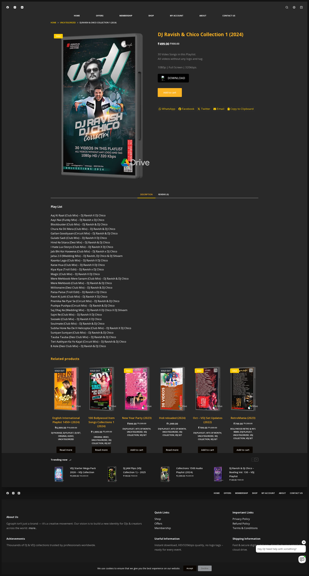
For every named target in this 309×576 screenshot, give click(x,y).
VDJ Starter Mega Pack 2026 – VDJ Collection (83, 470)
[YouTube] (22, 7)
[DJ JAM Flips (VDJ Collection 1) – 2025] (112, 474)
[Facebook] (7, 7)
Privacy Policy (241, 519)
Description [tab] (146, 194)
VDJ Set (107, 443)
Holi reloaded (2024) (172, 418)
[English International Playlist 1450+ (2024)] (66, 389)
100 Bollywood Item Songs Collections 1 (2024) (101, 422)
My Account (176, 15)
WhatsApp (168, 109)
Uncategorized (66, 439)
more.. (33, 528)
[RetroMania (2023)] (243, 389)
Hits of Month (143, 428)
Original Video (101, 437)
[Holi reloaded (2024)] (172, 389)
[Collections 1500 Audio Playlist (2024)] (165, 474)
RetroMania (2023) (243, 418)
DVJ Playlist (129, 428)
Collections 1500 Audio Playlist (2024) (189, 470)
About (202, 15)
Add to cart (169, 92)
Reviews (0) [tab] (163, 194)
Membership (125, 15)
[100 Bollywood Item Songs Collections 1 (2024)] (101, 389)
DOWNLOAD (176, 78)
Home (77, 15)
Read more (66, 449)
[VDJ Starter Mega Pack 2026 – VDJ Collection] (59, 474)
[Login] (294, 7)
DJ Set (77, 432)
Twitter (205, 109)
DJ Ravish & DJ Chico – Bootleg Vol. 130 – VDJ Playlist (241, 472)
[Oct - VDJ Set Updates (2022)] (207, 389)
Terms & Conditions (245, 528)
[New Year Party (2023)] (137, 389)
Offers (99, 15)
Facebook (188, 109)
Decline (204, 568)
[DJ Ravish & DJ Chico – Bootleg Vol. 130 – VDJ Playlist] (218, 474)
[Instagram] (15, 7)
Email (220, 109)
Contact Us (228, 15)
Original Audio (66, 436)
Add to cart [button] (136, 449)
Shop (151, 15)
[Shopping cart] (301, 7)
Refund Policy (241, 523)
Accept (190, 568)
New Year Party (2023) (137, 418)
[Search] (287, 7)
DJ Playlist (68, 432)
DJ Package (56, 432)
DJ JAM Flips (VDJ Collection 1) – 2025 (134, 470)
